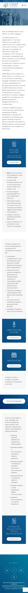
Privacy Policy (8, 588)
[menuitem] (21, 5)
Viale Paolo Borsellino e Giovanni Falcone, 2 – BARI (13, 585)
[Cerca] (21, 5)
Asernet (21, 588)
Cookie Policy (15, 588)
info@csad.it (22, 587)
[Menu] (25, 5)
